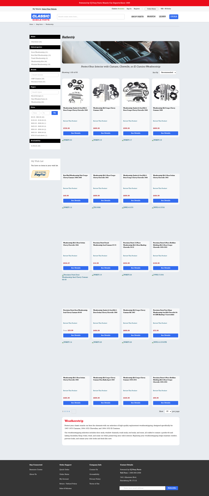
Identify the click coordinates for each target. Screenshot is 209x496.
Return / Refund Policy (68, 484)
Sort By (155, 72)
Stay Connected (36, 465)
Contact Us (94, 470)
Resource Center (36, 470)
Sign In (129, 9)
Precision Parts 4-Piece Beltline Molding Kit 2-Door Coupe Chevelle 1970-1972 (164, 380)
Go (54, 113)
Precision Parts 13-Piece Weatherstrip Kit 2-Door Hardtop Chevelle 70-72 (134, 245)
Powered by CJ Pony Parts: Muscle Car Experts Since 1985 (104, 3)
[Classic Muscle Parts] (36, 16)
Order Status (151, 9)
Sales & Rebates (65, 488)
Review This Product (70, 121)
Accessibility (94, 474)
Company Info (95, 465)
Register (137, 9)
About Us (33, 474)
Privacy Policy (95, 479)
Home (31, 24)
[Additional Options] (40, 177)
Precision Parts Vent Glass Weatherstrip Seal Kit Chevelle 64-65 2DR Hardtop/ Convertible (165, 313)
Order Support (65, 465)
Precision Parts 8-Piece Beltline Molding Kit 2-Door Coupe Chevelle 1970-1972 (164, 245)
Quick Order (64, 470)
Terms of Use (94, 484)
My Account (64, 479)
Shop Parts (39, 24)
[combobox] (91, 16)
